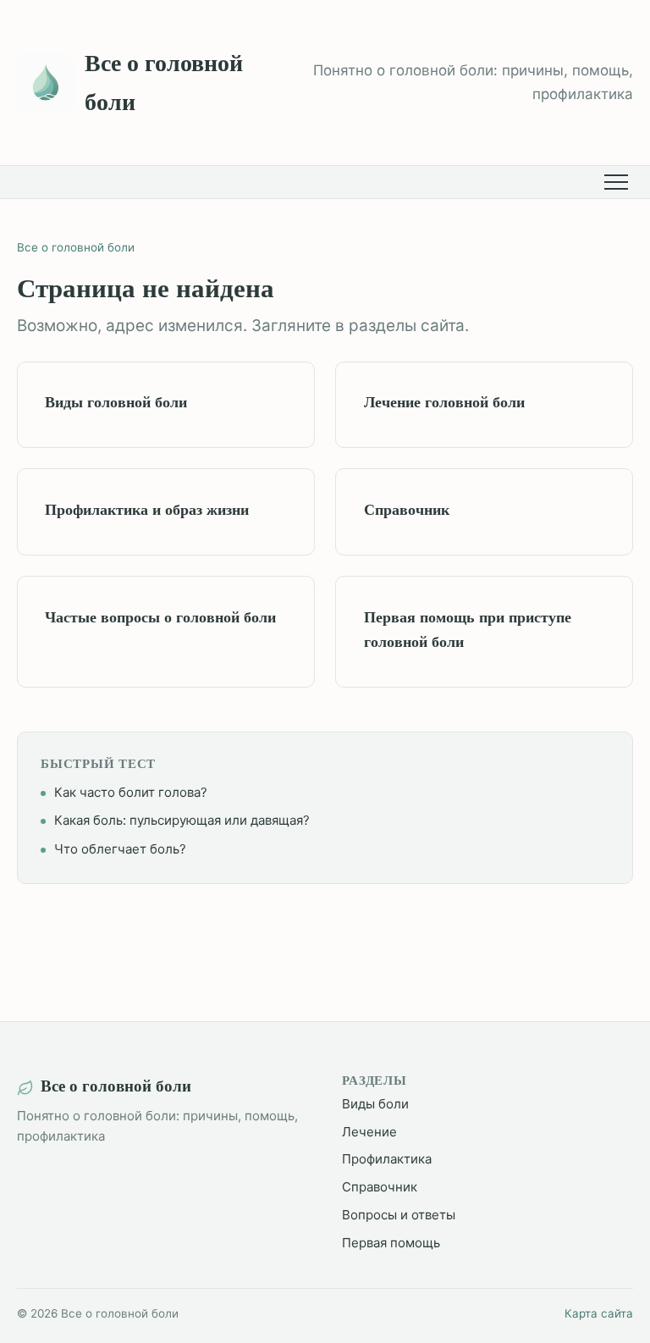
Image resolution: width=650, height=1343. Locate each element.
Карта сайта (599, 1313)
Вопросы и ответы (398, 1215)
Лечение (369, 1132)
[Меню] (618, 182)
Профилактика (387, 1159)
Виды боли (375, 1104)
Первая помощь (391, 1243)
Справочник (379, 1187)
